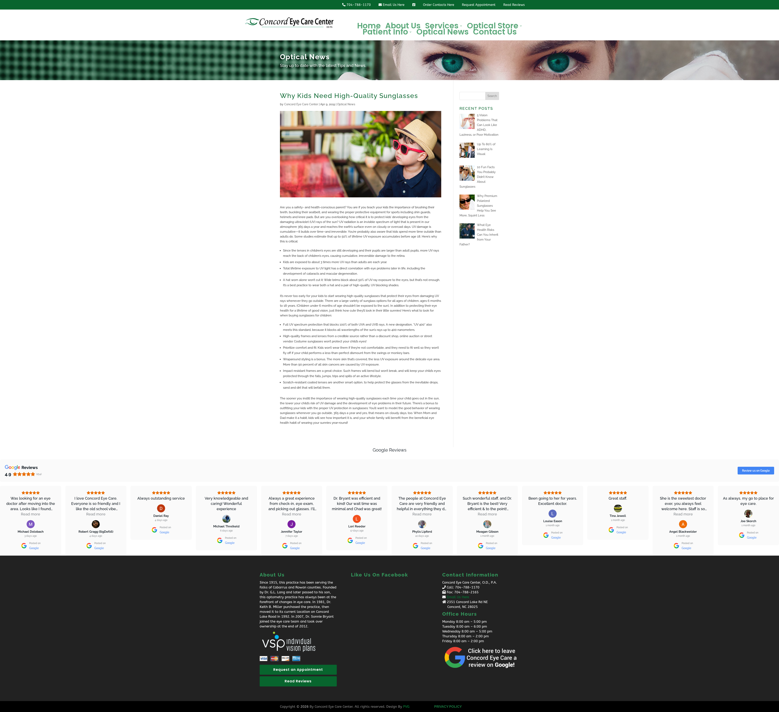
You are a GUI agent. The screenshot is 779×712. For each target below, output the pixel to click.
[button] (3, 520)
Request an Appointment (298, 669)
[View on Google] (31, 524)
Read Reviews (298, 681)
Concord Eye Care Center (301, 104)
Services (441, 26)
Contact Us (495, 32)
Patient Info (385, 32)
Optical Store (492, 26)
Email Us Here (458, 597)
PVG (406, 706)
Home (369, 26)
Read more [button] (30, 514)
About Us (403, 26)
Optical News (442, 32)
